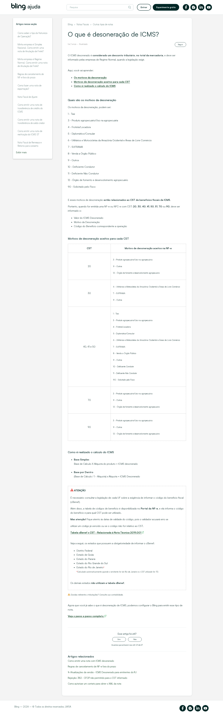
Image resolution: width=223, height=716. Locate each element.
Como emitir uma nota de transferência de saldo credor (31, 121)
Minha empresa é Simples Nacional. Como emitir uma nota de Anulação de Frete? (31, 48)
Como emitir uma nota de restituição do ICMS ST (30, 133)
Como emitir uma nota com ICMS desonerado (91, 660)
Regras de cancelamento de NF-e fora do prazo (31, 76)
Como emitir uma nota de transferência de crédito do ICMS (30, 108)
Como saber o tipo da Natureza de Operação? (32, 35)
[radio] (119, 639)
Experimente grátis (166, 7)
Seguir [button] (180, 44)
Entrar (144, 7)
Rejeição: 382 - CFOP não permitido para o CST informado (97, 677)
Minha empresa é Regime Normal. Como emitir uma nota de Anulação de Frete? (32, 62)
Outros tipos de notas (103, 24)
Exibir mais (21, 152)
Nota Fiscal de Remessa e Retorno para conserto (30, 144)
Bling (70, 24)
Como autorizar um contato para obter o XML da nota (94, 683)
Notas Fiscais (83, 24)
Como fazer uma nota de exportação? (29, 87)
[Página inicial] (25, 9)
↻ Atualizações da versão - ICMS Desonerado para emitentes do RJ (102, 672)
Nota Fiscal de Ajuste (27, 96)
